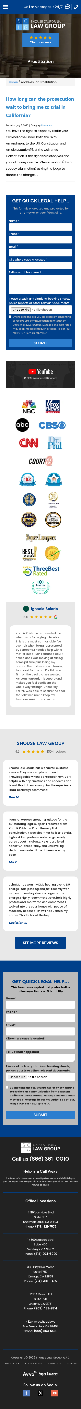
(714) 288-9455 (45, 1281)
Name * (14, 221)
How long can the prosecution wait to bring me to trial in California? (40, 107)
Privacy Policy (33, 1363)
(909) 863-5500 (46, 1331)
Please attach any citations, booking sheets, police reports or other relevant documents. (39, 301)
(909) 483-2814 (45, 1308)
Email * (13, 247)
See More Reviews (40, 942)
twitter (40, 1392)
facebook (26, 1392)
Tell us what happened (24, 272)
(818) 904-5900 (45, 1254)
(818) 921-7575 (45, 1226)
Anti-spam (54, 1363)
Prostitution (47, 125)
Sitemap (72, 1363)
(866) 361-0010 (49, 1158)
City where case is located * (28, 260)
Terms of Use (11, 1363)
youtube (54, 1392)
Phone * (14, 234)
